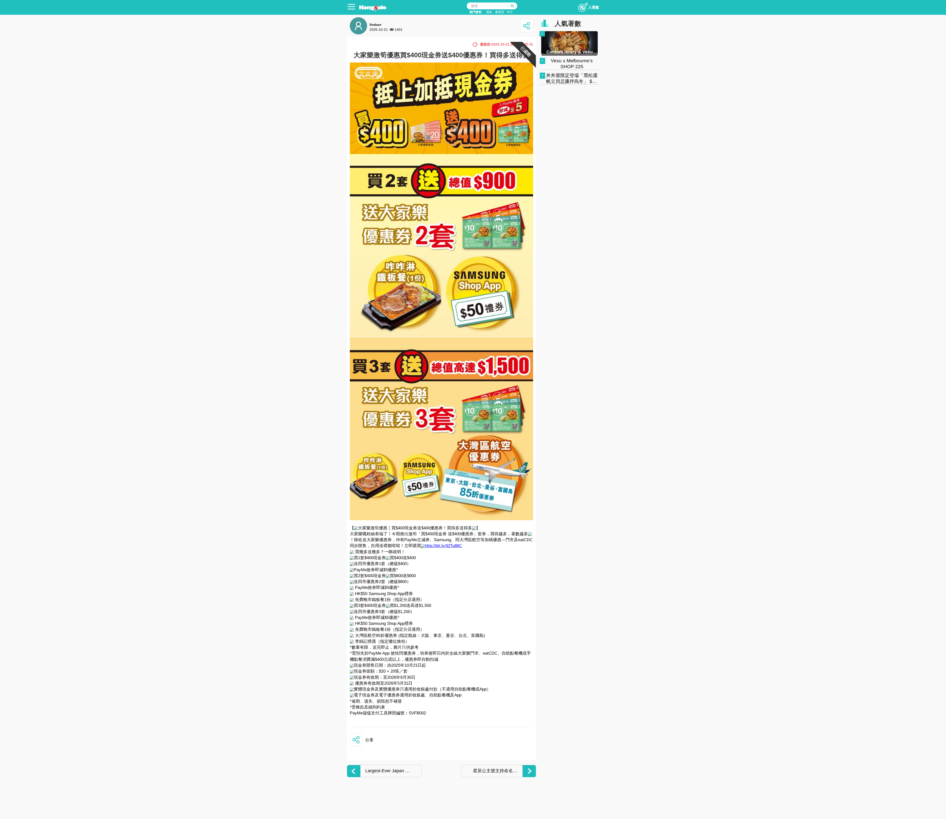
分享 (369, 740)
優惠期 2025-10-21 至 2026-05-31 (506, 44)
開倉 (489, 12)
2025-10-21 (379, 30)
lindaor (375, 25)
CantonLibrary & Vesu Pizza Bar (569, 51)
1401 (399, 30)
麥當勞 (499, 12)
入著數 (593, 7)
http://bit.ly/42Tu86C (443, 545)
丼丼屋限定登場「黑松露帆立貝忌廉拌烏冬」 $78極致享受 (572, 81)
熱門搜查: (476, 12)
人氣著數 (568, 23)
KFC (510, 12)
